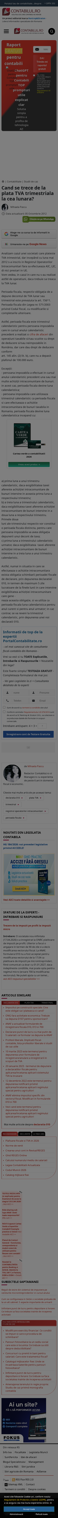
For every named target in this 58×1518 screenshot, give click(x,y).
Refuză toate (42, 1514)
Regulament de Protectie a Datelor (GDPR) (25, 1499)
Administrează (16, 1514)
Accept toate (29, 1509)
